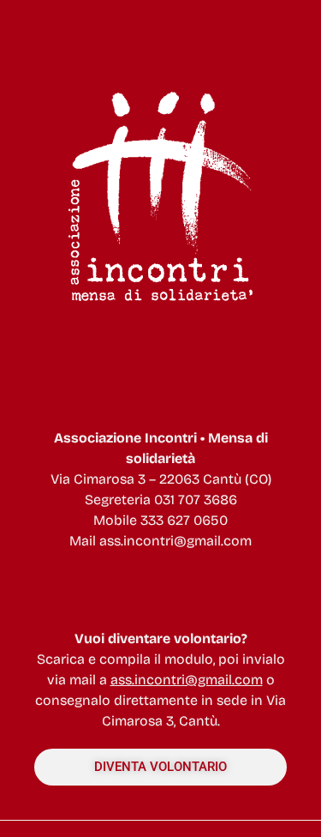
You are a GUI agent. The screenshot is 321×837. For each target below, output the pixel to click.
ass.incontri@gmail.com (175, 541)
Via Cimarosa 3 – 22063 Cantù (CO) (161, 479)
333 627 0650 (184, 520)
